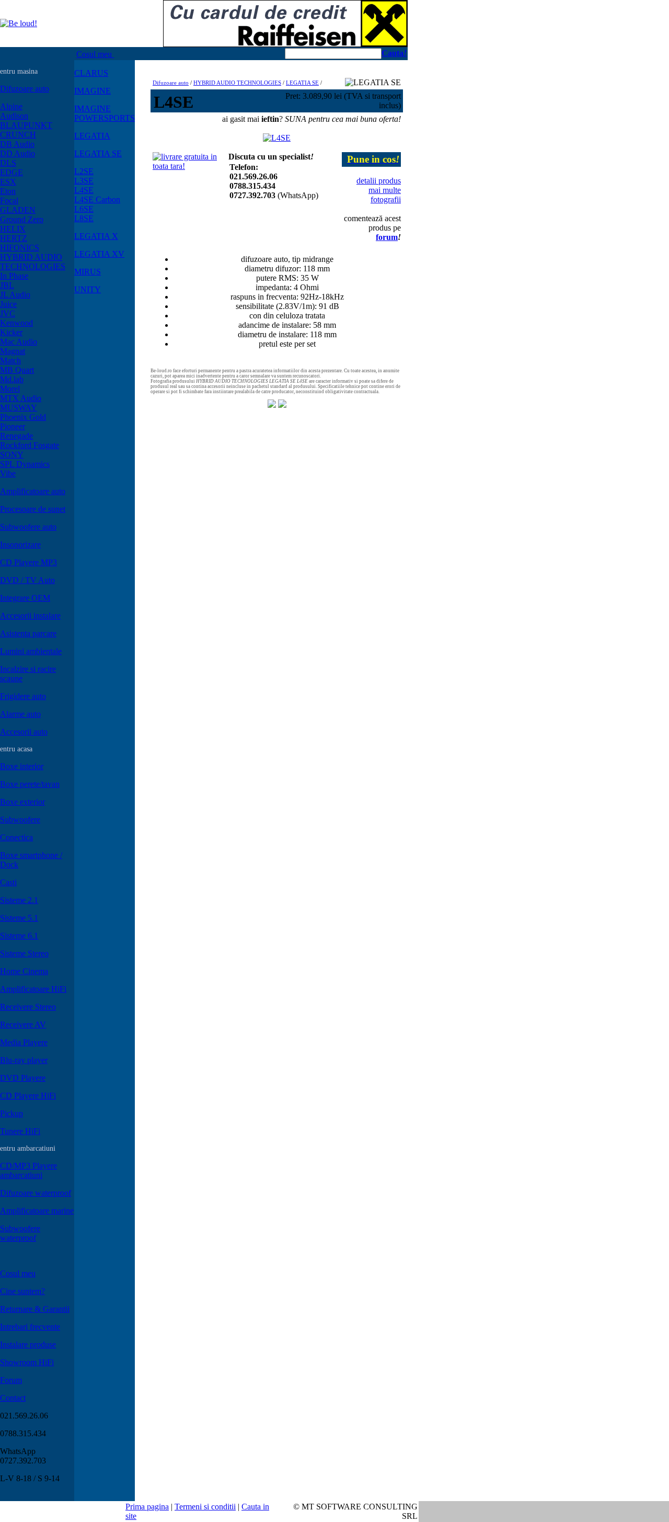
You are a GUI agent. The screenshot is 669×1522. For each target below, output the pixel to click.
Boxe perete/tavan (30, 784)
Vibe (8, 473)
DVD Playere (22, 1077)
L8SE (84, 218)
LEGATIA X (96, 236)
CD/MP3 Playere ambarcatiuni (28, 1170)
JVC (7, 313)
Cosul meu (95, 54)
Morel (10, 388)
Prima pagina (147, 1506)
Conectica (16, 837)
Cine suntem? (22, 1291)
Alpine (11, 106)
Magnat (12, 351)
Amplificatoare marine (37, 1210)
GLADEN (18, 209)
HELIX (13, 228)
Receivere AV (23, 1024)
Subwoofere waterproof (20, 1233)
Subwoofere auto (28, 526)
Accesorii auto (24, 731)
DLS (8, 162)
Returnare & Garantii (35, 1308)
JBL (7, 285)
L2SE (84, 171)
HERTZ (13, 238)
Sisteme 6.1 (19, 935)
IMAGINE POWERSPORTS (104, 113)
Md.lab (12, 379)
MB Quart (17, 369)
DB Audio (17, 144)
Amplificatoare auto (32, 491)
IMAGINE (92, 90)
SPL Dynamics (25, 464)
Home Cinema (24, 971)
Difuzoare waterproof (35, 1192)
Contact (13, 1397)
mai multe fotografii (384, 195)
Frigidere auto (23, 696)
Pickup (11, 1113)
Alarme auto (20, 713)
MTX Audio (20, 398)
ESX (8, 181)
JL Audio (15, 294)
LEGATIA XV (99, 253)
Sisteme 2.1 (19, 900)
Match (10, 360)
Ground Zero (21, 219)
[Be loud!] (18, 23)
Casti (8, 882)
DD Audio (17, 153)
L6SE (84, 208)
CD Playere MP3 (28, 562)
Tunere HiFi (20, 1131)
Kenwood (16, 322)
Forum (11, 1380)
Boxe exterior (22, 801)
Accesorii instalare (30, 615)
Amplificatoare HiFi (33, 989)
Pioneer (12, 426)
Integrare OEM (25, 597)
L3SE (84, 180)
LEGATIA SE (98, 153)
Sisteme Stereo (24, 953)
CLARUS (91, 72)
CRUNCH (18, 134)
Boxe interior (21, 766)
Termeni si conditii (205, 1506)
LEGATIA (92, 135)
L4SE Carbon (97, 199)
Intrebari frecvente (30, 1326)
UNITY (87, 289)
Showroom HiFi (27, 1362)
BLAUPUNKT (26, 125)
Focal (9, 200)
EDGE (11, 172)
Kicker (11, 332)
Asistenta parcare (28, 633)
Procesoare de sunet (32, 509)
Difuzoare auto (24, 88)
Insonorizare (20, 544)
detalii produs (378, 180)
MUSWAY (18, 407)
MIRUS (87, 271)
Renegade (16, 435)
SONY (12, 454)
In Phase (14, 275)
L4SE (84, 190)
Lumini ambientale (31, 651)
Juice (8, 304)
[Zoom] (277, 135)
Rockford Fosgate (29, 445)
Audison (14, 115)
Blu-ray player (24, 1060)
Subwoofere (20, 819)
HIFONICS (19, 247)
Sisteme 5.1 (19, 917)
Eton (8, 191)
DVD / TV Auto (27, 580)
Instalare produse (28, 1344)
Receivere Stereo (28, 1006)
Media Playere (24, 1042)
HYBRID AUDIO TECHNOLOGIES (32, 262)
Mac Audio (18, 341)
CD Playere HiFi (28, 1095)
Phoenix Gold (23, 417)
